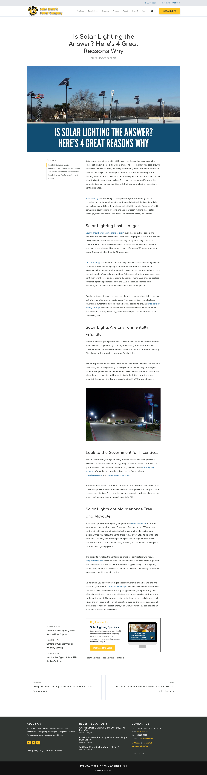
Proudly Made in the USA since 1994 (103, 765)
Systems (105, 11)
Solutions (80, 11)
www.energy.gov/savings (118, 475)
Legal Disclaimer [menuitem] (46, 751)
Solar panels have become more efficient (105, 233)
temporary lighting (94, 561)
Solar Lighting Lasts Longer (58, 165)
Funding (120, 658)
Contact (135, 11)
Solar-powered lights (117, 587)
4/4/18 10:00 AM (52, 640)
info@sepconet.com (171, 3)
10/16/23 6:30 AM (53, 627)
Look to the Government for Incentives (63, 172)
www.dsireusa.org (94, 475)
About (125, 11)
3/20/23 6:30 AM (52, 654)
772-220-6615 (149, 3)
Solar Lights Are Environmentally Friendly (64, 168)
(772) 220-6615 (143, 732)
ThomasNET (147, 743)
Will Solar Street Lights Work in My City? (99, 747)
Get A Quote (169, 11)
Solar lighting (92, 198)
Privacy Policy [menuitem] (33, 751)
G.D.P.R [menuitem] (135, 754)
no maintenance (138, 523)
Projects (116, 11)
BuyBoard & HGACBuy (140, 746)
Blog (143, 11)
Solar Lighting (93, 11)
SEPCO (94, 58)
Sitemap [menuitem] (58, 751)
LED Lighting (108, 658)
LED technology (93, 262)
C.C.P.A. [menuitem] (141, 754)
